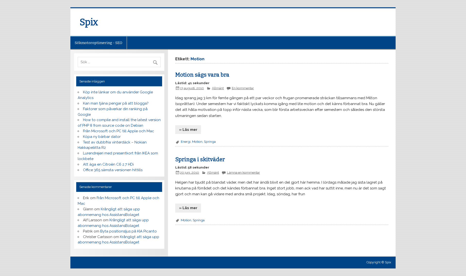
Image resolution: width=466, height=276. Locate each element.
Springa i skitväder (200, 159)
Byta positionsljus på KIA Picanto (128, 231)
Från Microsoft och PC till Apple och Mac (118, 131)
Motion (197, 141)
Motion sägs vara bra (202, 74)
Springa (210, 141)
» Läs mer (188, 129)
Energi (186, 141)
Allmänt (218, 88)
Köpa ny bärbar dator (102, 136)
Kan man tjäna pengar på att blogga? (116, 103)
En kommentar (243, 88)
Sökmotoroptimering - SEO (98, 43)
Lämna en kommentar (243, 172)
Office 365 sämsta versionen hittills (112, 170)
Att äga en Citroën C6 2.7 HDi (108, 164)
